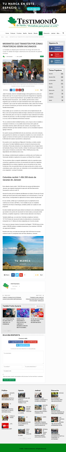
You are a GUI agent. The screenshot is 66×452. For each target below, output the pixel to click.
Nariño (25, 33)
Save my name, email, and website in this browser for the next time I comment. (23, 376)
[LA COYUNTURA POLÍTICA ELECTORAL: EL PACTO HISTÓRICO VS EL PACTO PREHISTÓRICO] (5, 405)
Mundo (36, 33)
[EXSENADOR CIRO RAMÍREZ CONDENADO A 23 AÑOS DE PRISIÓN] (38, 395)
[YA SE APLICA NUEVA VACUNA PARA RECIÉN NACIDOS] (37, 313)
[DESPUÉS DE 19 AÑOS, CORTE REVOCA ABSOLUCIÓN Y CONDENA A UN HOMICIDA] (38, 407)
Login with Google (31, 342)
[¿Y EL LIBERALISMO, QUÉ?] (5, 425)
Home (7, 33)
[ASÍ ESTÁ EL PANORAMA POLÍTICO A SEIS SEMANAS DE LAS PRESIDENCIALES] (5, 395)
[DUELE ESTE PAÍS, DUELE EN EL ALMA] (21, 431)
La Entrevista (52, 80)
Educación (47, 33)
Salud (40, 33)
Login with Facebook (17, 342)
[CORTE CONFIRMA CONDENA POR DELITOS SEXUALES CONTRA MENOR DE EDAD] (38, 418)
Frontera (19, 33)
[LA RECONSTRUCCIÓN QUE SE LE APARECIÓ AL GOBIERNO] (21, 418)
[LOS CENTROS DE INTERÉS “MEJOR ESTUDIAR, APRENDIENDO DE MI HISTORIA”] (54, 419)
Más (58, 33)
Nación (30, 33)
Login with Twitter (24, 345)
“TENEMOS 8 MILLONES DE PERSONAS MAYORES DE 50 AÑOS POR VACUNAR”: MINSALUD (35, 299)
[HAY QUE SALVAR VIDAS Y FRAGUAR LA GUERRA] (21, 408)
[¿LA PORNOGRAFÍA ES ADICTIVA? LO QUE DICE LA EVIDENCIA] (9, 313)
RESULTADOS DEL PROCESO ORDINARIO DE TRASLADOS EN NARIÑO (57, 412)
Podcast (13, 33)
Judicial (53, 33)
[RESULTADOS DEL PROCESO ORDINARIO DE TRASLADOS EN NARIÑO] (54, 407)
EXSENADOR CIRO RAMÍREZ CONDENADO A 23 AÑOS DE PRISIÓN (41, 400)
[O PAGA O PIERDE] (5, 418)
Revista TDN (52, 77)
